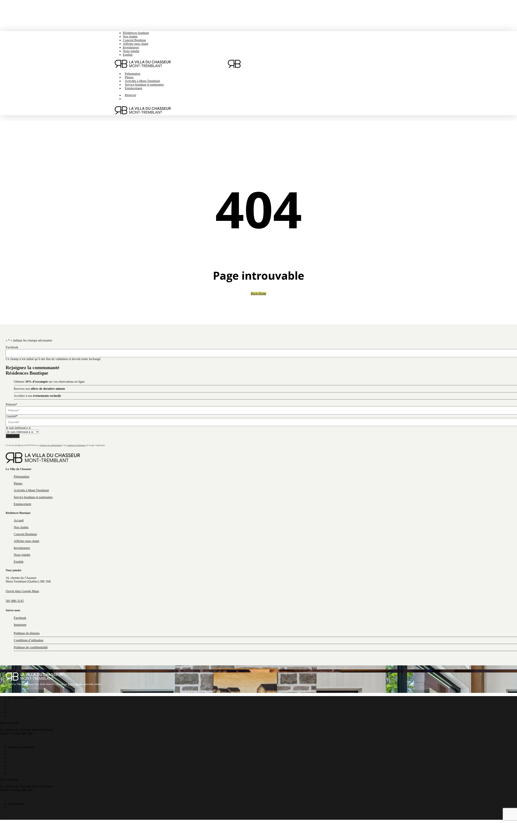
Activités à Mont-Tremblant (25, 708)
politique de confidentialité (50, 445)
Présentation (16, 701)
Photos (12, 705)
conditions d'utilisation (76, 445)
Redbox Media (75, 684)
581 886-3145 (15, 601)
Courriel (12, 416)
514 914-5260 (9, 740)
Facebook (12, 347)
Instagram (14, 811)
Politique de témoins (27, 633)
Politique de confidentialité (31, 647)
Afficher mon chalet (21, 761)
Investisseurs (16, 765)
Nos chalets (15, 754)
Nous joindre (16, 769)
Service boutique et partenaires (27, 712)
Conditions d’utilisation (28, 640)
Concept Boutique (19, 758)
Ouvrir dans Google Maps (22, 591)
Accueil (13, 750)
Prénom (11, 404)
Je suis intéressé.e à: (18, 428)
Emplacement (16, 716)
